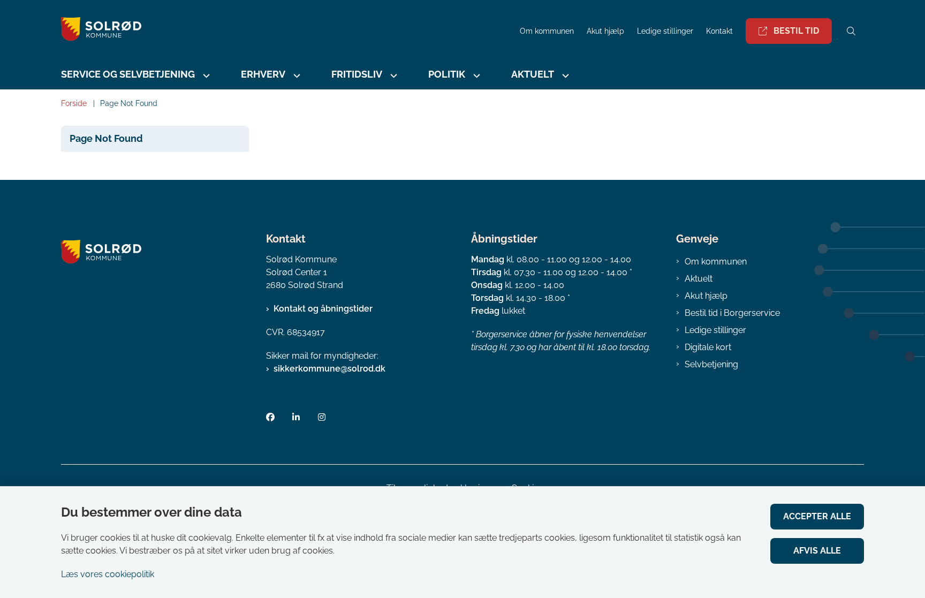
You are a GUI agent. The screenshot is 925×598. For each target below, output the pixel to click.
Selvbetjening (711, 364)
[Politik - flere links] (475, 76)
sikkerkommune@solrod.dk (329, 369)
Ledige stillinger (665, 31)
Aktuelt (698, 279)
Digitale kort (708, 347)
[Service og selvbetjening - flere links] (205, 76)
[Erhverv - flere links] (295, 76)
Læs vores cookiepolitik (107, 574)
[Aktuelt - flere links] (564, 76)
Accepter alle (817, 516)
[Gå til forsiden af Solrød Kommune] (287, 30)
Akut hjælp (706, 296)
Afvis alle (817, 551)
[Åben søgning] (851, 31)
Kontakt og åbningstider (323, 309)
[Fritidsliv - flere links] (392, 76)
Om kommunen (716, 261)
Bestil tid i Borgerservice (732, 313)
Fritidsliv (356, 74)
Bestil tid (796, 31)
